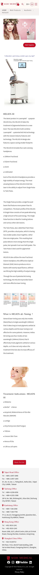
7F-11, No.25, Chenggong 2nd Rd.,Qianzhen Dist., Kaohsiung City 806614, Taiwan (19, 516)
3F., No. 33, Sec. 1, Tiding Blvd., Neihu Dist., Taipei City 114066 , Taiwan (19, 483)
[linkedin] (19, 558)
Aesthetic (28, 10)
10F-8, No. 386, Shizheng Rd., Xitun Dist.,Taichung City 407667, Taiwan (19, 499)
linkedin (30, 562)
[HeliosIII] (10, 4)
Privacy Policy (19, 572)
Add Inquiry (29, 45)
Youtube (22, 562)
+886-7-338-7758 (11, 512)
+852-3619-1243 (11, 528)
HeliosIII (5, 12)
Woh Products (15, 10)
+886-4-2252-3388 (12, 495)
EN (32, 4)
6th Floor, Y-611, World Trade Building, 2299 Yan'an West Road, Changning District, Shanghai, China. (19, 547)
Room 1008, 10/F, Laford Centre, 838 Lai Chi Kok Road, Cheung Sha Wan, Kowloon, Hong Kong (19, 532)
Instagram (13, 562)
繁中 (27, 4)
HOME (4, 10)
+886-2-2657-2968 (12, 476)
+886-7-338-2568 (11, 509)
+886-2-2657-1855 (12, 479)
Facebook (8, 562)
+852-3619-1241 (11, 525)
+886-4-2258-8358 (12, 492)
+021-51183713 (11, 542)
